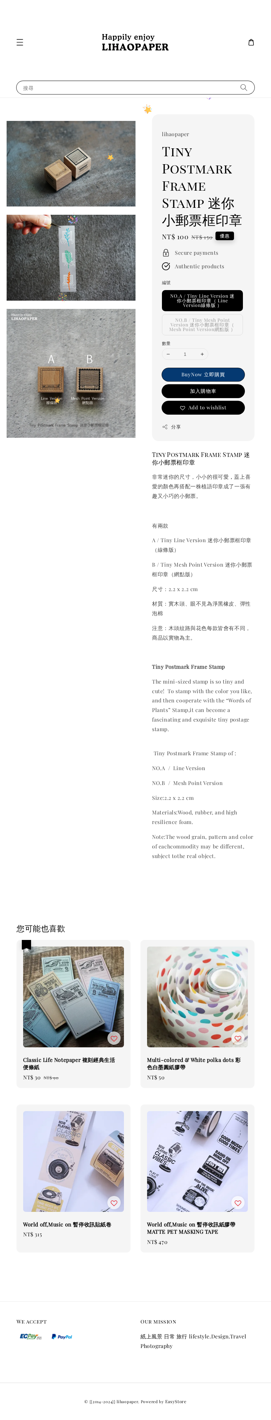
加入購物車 (203, 391)
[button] (20, 42)
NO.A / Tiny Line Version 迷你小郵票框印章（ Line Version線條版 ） (202, 300)
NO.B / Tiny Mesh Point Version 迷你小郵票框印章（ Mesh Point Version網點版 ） (202, 324)
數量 (166, 343)
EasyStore (176, 1401)
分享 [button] (176, 427)
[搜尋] (243, 87)
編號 (166, 282)
